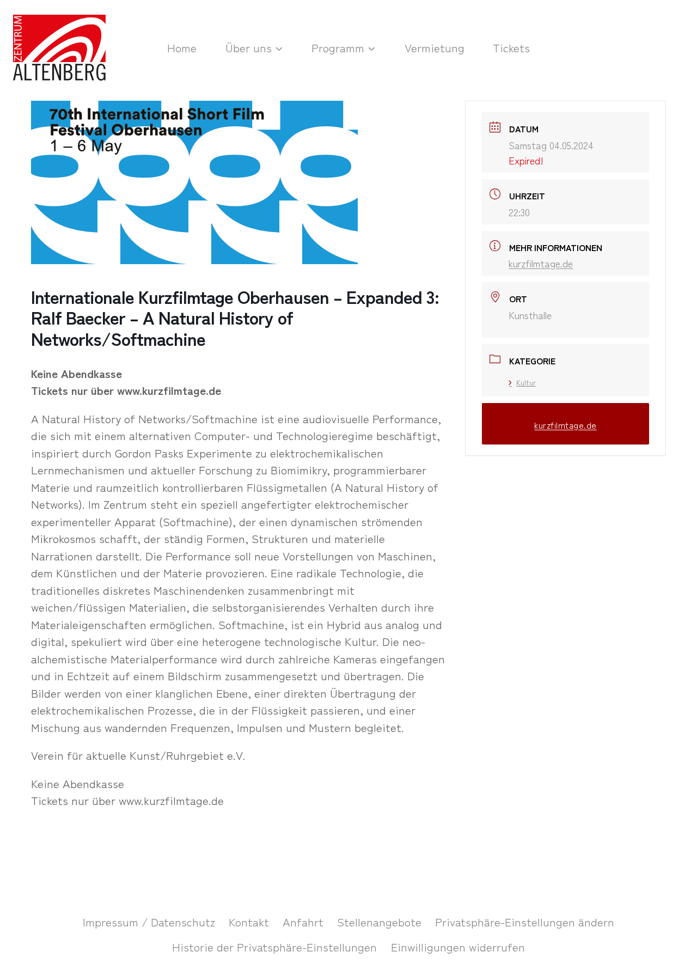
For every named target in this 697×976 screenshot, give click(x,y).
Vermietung (434, 47)
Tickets (511, 47)
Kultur (526, 382)
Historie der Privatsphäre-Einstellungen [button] (274, 946)
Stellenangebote (379, 921)
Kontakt (249, 921)
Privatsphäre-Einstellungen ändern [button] (524, 921)
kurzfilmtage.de (541, 263)
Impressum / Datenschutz (149, 921)
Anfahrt (303, 921)
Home (182, 47)
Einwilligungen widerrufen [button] (458, 946)
